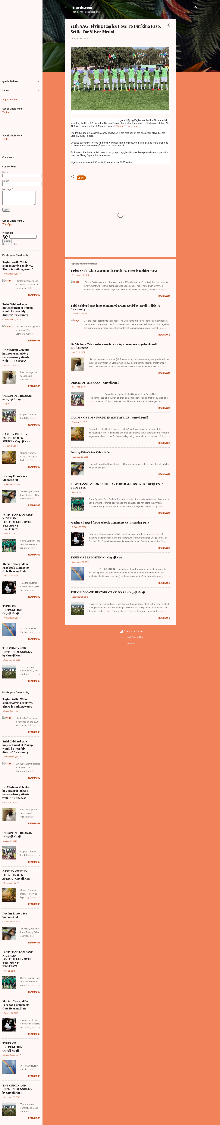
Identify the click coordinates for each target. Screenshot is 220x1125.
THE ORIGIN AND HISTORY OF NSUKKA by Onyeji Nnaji (108, 592)
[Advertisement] (188, 64)
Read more (164, 296)
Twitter (6, 112)
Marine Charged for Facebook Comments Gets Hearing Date (110, 522)
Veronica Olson (137, 637)
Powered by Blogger (133, 631)
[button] (168, 25)
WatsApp (7, 224)
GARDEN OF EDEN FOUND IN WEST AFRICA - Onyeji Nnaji (109, 417)
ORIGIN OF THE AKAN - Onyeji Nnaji (95, 382)
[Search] (196, 8)
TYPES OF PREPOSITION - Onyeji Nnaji (97, 557)
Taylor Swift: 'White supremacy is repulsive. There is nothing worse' (114, 270)
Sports (81, 178)
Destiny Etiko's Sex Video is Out (91, 452)
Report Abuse (9, 99)
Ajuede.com (82, 7)
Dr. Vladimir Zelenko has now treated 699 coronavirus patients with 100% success (15, 355)
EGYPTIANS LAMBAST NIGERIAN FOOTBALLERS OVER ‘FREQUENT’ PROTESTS (17, 522)
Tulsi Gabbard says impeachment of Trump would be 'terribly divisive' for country (17, 309)
